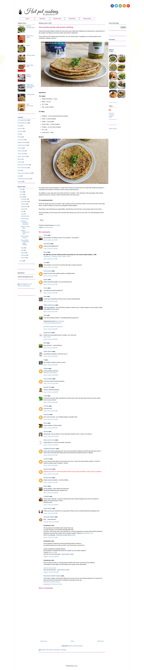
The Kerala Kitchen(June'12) (53, 323)
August (23, 209)
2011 (21, 261)
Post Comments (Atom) (76, 646)
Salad (19, 170)
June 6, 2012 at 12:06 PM (51, 505)
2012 (21, 197)
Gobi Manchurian (29, 104)
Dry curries (21, 139)
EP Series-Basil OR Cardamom (54, 326)
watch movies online (67, 554)
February (24, 255)
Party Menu (72, 18)
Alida (45, 296)
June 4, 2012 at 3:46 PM (50, 301)
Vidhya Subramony (49, 305)
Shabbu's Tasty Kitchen (50, 372)
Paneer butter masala (25, 236)
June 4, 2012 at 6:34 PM (50, 356)
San (45, 262)
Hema (45, 423)
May (22, 248)
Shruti (45, 235)
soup (19, 176)
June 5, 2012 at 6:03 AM (50, 411)
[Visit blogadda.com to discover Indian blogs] (26, 286)
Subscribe (42, 18)
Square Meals (48, 508)
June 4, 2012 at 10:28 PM (51, 375)
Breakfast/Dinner (22, 123)
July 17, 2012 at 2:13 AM (51, 537)
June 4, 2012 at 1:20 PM (50, 240)
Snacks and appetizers (24, 173)
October (23, 204)
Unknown (46, 414)
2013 (21, 194)
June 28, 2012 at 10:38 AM (51, 522)
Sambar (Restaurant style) (25, 232)
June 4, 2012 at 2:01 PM (50, 284)
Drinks (19, 137)
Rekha (45, 486)
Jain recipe (21, 153)
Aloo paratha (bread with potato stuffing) (25, 242)
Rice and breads (48, 227)
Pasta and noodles (23, 165)
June (22, 214)
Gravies (20, 148)
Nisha (45, 252)
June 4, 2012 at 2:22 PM (50, 293)
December (24, 199)
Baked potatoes (28, 75)
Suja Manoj (47, 243)
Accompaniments (23, 120)
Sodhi (28, 45)
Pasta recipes (87, 18)
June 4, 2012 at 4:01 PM (50, 311)
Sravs (45, 288)
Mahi (45, 343)
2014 (21, 192)
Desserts (20, 131)
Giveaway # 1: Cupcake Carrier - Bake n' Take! (57, 256)
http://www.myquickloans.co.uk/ (65, 535)
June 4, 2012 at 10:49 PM (51, 392)
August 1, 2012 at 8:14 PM (51, 572)
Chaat (19, 126)
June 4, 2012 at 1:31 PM (50, 259)
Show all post (113, 128)
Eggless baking (22, 142)
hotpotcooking (48, 469)
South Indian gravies (24, 179)
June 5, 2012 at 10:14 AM (51, 436)
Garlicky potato (30, 55)
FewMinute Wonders (50, 448)
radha (45, 396)
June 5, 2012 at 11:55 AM (51, 445)
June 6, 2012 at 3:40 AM (50, 482)
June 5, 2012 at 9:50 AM (50, 428)
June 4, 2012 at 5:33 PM (50, 339)
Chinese (20, 128)
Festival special (22, 145)
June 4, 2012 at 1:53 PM (50, 276)
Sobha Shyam (48, 351)
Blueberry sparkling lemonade (24, 222)
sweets (20, 181)
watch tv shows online (50, 568)
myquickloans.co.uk (87, 533)
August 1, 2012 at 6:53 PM (51, 556)
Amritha (46, 406)
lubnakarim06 (48, 477)
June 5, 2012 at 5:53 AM (50, 402)
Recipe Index (57, 18)
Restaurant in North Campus (52, 576)
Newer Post (43, 641)
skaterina (46, 459)
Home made (21, 151)
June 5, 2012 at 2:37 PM (50, 455)
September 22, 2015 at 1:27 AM (53, 584)
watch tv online (53, 552)
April (22, 250)
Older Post (101, 641)
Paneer (20, 162)
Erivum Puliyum (59, 321)
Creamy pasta (30, 94)
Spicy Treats (47, 337)
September (24, 206)
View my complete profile (111, 115)
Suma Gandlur (48, 379)
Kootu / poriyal (22, 156)
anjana (46, 279)
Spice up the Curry (49, 440)
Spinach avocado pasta (30, 26)
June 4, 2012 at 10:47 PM (51, 383)
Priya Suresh (47, 271)
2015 (21, 189)
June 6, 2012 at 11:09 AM (51, 492)
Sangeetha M (47, 332)
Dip (19, 134)
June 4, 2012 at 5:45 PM (50, 348)
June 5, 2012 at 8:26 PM (50, 465)
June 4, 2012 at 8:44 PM (50, 365)
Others (20, 159)
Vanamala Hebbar (49, 517)
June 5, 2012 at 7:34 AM (50, 419)
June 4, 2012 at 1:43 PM (50, 267)
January (23, 257)
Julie (45, 315)
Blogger (75, 666)
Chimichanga (25, 218)
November (24, 201)
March (23, 252)
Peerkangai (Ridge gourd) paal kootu (30, 86)
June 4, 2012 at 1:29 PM (50, 248)
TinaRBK (46, 496)
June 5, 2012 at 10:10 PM (51, 474)
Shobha (46, 431)
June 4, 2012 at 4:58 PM (50, 329)
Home (27, 18)
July (22, 211)
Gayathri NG (47, 387)
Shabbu (46, 368)
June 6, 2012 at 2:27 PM (50, 513)
